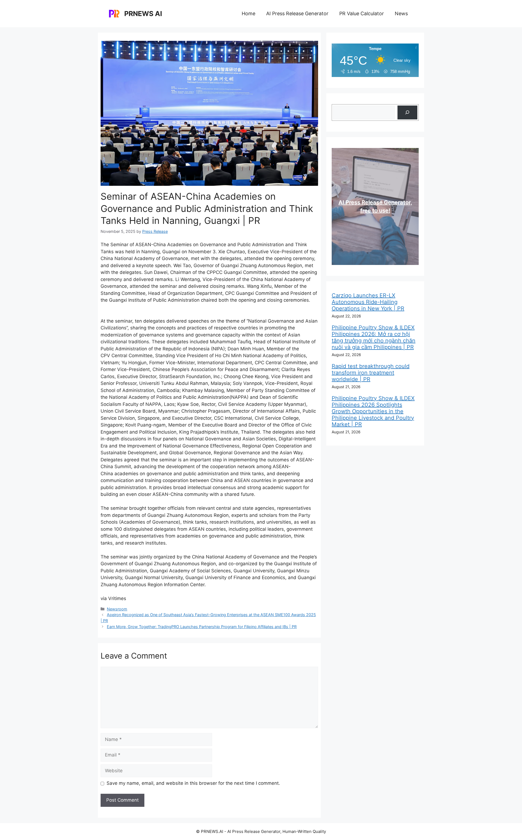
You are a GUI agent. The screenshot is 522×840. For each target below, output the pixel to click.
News (401, 13)
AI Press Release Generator (297, 13)
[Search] (407, 112)
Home (248, 13)
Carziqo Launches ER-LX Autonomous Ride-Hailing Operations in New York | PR (368, 302)
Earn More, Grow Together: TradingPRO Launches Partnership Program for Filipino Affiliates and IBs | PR (202, 626)
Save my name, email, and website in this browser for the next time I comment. (193, 783)
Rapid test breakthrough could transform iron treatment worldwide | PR (370, 372)
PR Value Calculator (361, 13)
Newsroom (117, 609)
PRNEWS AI (143, 14)
